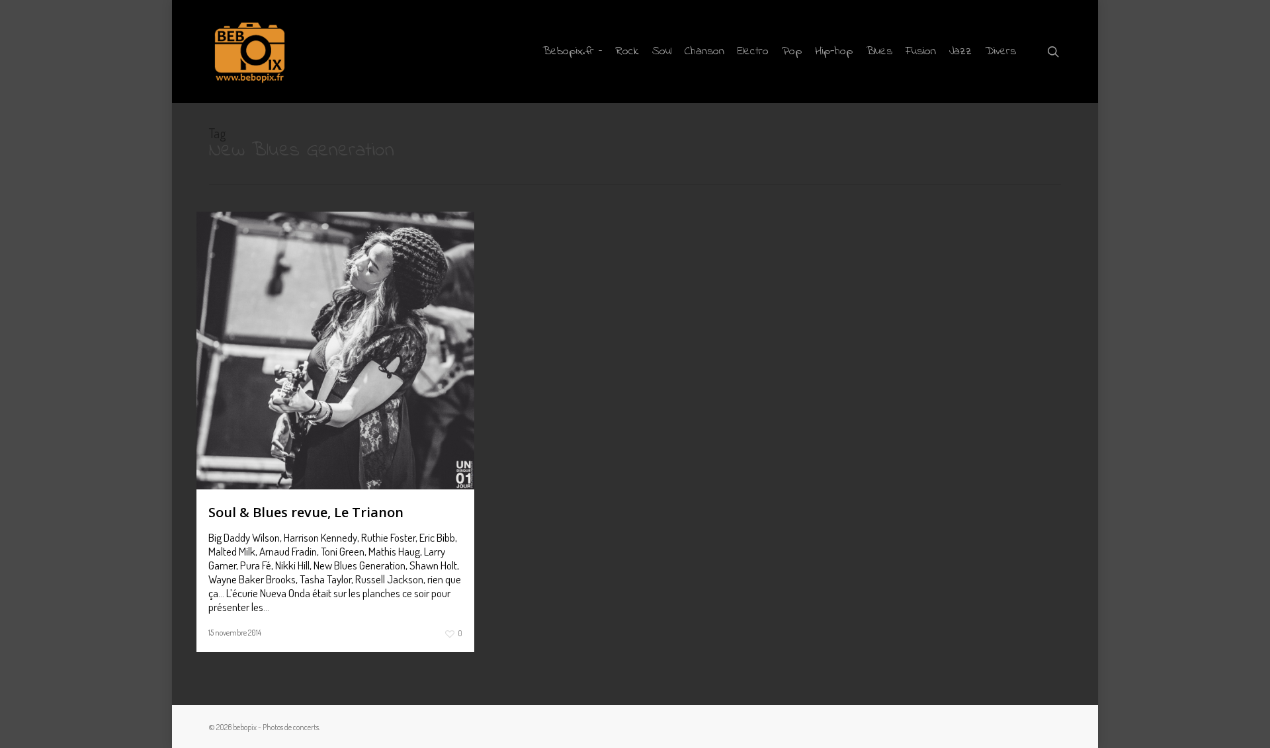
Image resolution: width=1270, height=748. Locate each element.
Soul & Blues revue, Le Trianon (305, 512)
